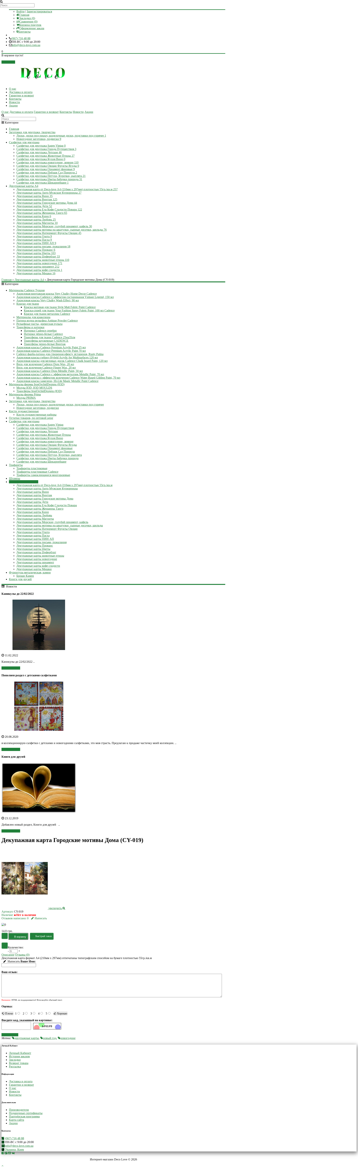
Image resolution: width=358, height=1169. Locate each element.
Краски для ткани (27, 303)
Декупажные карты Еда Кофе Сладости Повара (49, 209)
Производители (19, 1109)
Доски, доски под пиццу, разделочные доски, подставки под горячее (61, 135)
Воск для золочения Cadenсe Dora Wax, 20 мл (45, 364)
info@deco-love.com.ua (26, 45)
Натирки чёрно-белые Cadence (43, 334)
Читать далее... (10, 668)
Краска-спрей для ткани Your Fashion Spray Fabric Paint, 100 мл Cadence (69, 310)
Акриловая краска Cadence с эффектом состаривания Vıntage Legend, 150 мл (65, 297)
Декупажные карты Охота (34, 236)
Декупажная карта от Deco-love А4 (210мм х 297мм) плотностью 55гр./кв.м (67, 189)
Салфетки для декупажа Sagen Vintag (41, 145)
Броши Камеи (25, 575)
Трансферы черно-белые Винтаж (45, 344)
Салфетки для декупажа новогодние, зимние (47, 162)
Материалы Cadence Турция (27, 290)
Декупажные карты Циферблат (38, 256)
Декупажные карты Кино (33, 216)
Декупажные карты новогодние (39, 263)
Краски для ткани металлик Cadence (47, 313)
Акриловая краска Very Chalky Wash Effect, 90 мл (47, 300)
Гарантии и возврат (21, 95)
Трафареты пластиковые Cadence (37, 471)
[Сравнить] (4, 945)
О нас (12, 88)
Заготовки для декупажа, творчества (32, 132)
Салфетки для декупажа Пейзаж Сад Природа (46, 172)
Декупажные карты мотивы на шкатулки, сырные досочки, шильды (61, 229)
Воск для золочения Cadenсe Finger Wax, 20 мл (46, 367)
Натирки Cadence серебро (40, 330)
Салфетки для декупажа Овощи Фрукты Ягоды (47, 165)
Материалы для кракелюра (33, 317)
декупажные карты (27, 1038)
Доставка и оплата (20, 92)
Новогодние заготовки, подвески (38, 139)
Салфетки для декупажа (24, 142)
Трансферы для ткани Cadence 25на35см (49, 337)
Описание (7, 954)
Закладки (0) (27, 18)
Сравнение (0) (28, 21)
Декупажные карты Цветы (36, 253)
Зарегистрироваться (39, 11)
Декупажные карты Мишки (35, 273)
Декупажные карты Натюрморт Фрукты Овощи (48, 233)
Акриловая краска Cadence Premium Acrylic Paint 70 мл (51, 350)
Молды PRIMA (26, 397)
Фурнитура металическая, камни (30, 572)
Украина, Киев (14, 1149)
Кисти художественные (24, 411)
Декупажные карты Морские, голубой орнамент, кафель (54, 226)
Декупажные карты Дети (34, 206)
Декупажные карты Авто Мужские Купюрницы (48, 192)
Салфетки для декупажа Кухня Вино (40, 159)
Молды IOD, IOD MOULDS (34, 387)
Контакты (24, 31)
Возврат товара (18, 1063)
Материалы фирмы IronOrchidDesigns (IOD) (37, 384)
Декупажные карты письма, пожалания (43, 246)
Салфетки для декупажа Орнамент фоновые (45, 169)
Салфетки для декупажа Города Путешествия (46, 149)
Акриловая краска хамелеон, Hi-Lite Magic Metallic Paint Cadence (57, 381)
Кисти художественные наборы (36, 414)
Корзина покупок (30, 25)
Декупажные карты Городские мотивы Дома (46, 202)
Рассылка (15, 1066)
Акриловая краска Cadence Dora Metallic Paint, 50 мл (49, 370)
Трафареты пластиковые (31, 468)
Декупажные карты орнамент (37, 266)
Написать (41, 918)
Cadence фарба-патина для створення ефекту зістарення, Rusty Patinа (59, 354)
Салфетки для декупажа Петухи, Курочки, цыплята (51, 175)
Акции (13, 105)
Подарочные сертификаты (26, 1113)
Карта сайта (16, 1119)
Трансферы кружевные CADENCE (46, 340)
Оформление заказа (31, 28)
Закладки (15, 1059)
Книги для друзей (20, 579)
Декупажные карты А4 (23, 186)
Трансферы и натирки (30, 327)
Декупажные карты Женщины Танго (41, 212)
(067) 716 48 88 (20, 38)
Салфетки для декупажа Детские (39, 152)
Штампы (14, 478)
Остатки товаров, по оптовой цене (31, 418)
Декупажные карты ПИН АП (36, 243)
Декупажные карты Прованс (35, 249)
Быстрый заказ (43, 936)
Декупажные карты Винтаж (36, 199)
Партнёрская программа (24, 1116)
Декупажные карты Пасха (34, 239)
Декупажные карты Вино (34, 196)
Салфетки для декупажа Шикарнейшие (42, 182)
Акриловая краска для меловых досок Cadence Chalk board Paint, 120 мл (62, 360)
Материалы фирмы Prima (25, 394)
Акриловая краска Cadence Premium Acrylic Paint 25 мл (51, 347)
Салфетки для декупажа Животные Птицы (45, 155)
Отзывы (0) (22, 954)
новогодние (68, 1038)
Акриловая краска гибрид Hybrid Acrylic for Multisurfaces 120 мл (57, 357)
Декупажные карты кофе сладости (39, 270)
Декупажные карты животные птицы (42, 259)
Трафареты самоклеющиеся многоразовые (43, 475)
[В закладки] (4, 936)
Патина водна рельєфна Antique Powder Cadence (47, 320)
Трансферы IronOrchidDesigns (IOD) (39, 391)
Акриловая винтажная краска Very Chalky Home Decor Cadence (56, 293)
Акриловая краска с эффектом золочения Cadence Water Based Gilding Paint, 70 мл (68, 377)
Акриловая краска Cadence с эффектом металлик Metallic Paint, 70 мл (60, 374)
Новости (14, 102)
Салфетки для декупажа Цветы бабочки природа (49, 179)
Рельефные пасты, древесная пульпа (39, 323)
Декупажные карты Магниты (37, 223)
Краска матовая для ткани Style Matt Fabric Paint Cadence (60, 307)
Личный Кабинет (20, 1053)
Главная (24, 14)
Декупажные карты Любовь (36, 219)
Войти (20, 11)
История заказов (19, 1056)
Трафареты (16, 465)
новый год (49, 1038)
